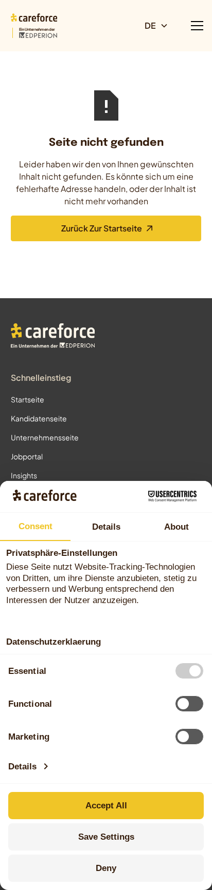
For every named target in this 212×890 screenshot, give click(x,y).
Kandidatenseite (39, 418)
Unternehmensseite (45, 437)
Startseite (27, 399)
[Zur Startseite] (53, 337)
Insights (24, 475)
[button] (160, 25)
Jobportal (27, 456)
